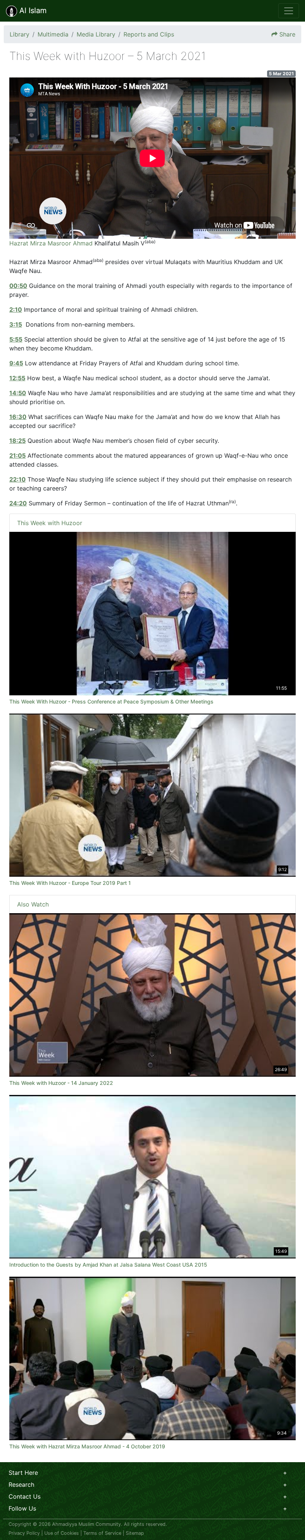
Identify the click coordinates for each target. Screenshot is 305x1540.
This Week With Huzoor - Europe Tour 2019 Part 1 (70, 883)
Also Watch (33, 904)
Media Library (96, 34)
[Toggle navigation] (288, 10)
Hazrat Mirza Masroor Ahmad (51, 243)
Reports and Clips (148, 34)
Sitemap (135, 1533)
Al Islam (31, 10)
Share (287, 34)
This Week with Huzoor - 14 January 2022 (61, 1083)
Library (19, 34)
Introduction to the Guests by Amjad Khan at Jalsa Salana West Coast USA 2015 (108, 1264)
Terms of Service (102, 1533)
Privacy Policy (24, 1533)
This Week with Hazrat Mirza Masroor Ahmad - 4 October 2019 (87, 1446)
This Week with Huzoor (49, 523)
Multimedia (53, 34)
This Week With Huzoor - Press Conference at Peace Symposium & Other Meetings (111, 701)
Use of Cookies (61, 1533)
